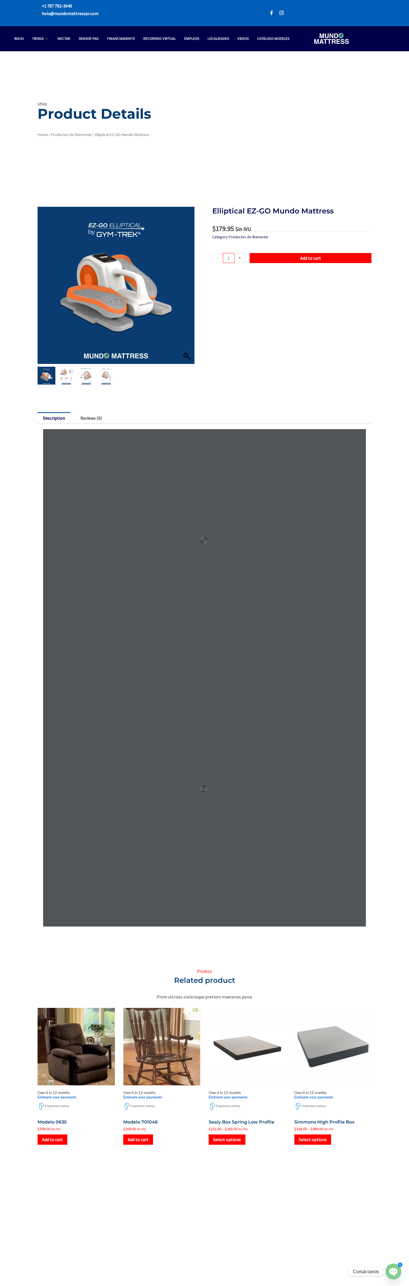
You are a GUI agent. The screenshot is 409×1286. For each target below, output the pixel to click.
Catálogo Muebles (273, 39)
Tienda (38, 39)
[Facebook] (271, 13)
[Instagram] (281, 13)
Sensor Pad (89, 39)
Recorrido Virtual (159, 39)
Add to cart (310, 258)
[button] (187, 288)
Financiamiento (121, 39)
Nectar (64, 39)
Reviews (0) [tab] (91, 418)
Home (43, 134)
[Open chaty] (393, 1271)
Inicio (19, 39)
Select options (227, 1139)
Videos (243, 39)
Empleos (191, 39)
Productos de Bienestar (71, 134)
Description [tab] (54, 418)
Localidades (218, 39)
